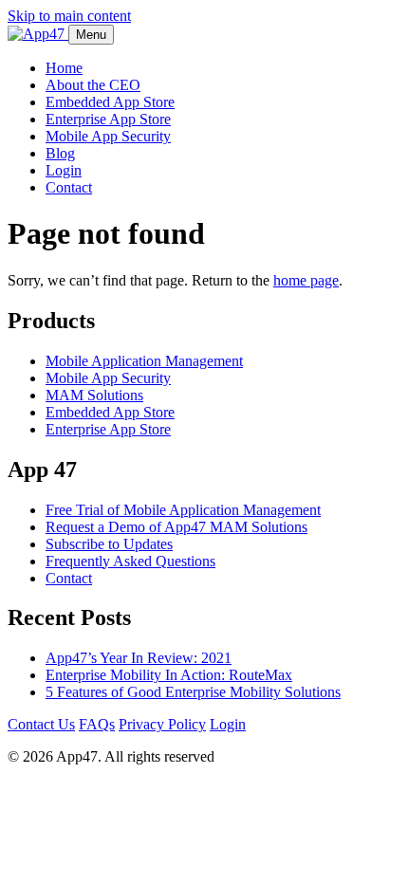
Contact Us (41, 724)
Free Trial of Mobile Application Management (183, 510)
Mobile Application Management (144, 361)
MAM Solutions (94, 395)
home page (306, 280)
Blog (60, 153)
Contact (69, 187)
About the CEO (93, 85)
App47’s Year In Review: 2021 (139, 658)
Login (64, 170)
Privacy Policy (162, 724)
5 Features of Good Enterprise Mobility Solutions (193, 692)
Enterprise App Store (108, 119)
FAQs (97, 724)
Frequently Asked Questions (130, 561)
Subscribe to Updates (109, 544)
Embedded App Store (110, 102)
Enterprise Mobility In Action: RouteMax (169, 675)
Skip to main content (69, 16)
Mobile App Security (108, 136)
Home (64, 68)
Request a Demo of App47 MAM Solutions (176, 527)
